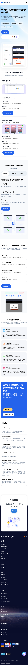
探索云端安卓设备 (8, 152)
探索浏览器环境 (8, 113)
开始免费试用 (6, 286)
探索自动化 (5, 208)
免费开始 (5, 32)
